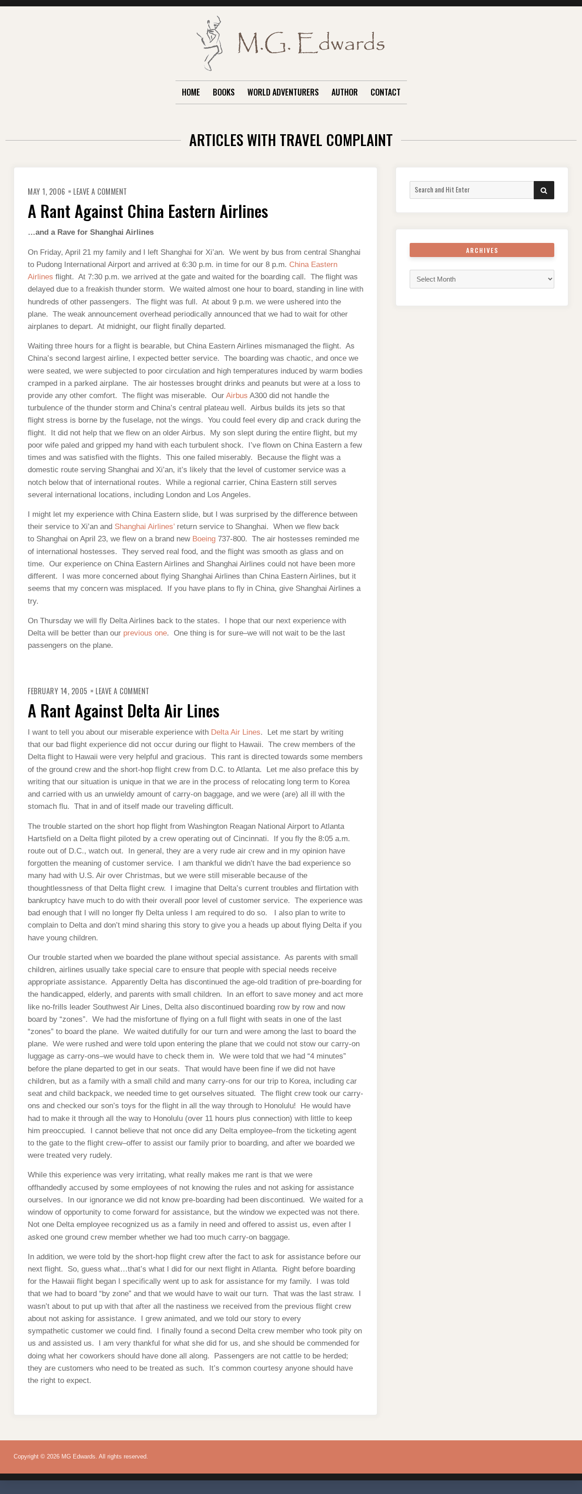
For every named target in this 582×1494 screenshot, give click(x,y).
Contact (386, 92)
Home (191, 92)
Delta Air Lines (236, 732)
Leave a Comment (100, 191)
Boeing (205, 539)
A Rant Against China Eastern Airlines (148, 210)
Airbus (238, 395)
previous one (145, 633)
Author (344, 92)
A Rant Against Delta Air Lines (124, 710)
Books (224, 92)
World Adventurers (283, 92)
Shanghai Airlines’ (146, 526)
